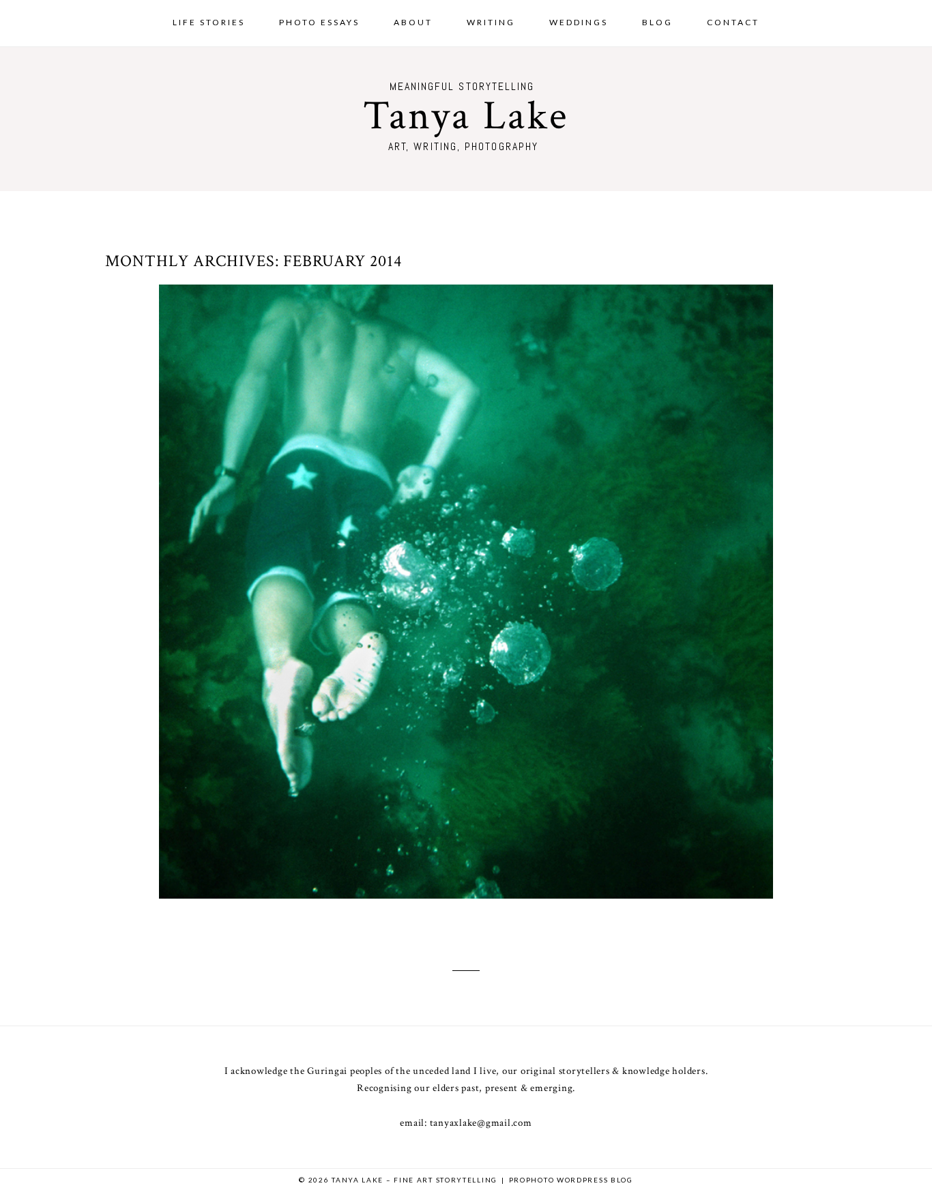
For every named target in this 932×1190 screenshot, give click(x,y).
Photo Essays (319, 22)
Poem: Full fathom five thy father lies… (463, 578)
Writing (491, 22)
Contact (733, 22)
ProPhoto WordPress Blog (571, 1180)
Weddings (578, 22)
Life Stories (209, 22)
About (413, 22)
